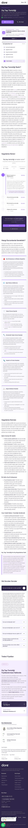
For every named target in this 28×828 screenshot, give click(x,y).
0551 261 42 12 (15, 228)
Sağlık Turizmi (18, 782)
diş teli (11, 327)
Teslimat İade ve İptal (19, 778)
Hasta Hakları (17, 776)
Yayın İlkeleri (12, 754)
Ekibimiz (3, 782)
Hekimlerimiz (4, 780)
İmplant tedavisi (7, 324)
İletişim (24, 817)
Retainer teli (6, 349)
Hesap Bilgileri (4, 784)
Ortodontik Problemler (19, 789)
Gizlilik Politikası (18, 780)
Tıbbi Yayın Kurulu (4, 754)
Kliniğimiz (3, 778)
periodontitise (15, 95)
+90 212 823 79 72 (6, 796)
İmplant (4, 363)
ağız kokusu (4, 98)
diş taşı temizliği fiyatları (12, 145)
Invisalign (6, 327)
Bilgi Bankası (4, 776)
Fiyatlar (19, 817)
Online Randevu (18, 787)
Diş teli (4, 338)
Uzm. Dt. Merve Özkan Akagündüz (8, 751)
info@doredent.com (5, 806)
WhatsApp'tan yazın (15, 225)
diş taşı (15, 89)
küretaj (23, 139)
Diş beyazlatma (7, 325)
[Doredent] (4, 2)
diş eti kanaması (22, 97)
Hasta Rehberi (18, 784)
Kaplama (6, 321)
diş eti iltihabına (12, 93)
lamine (10, 321)
